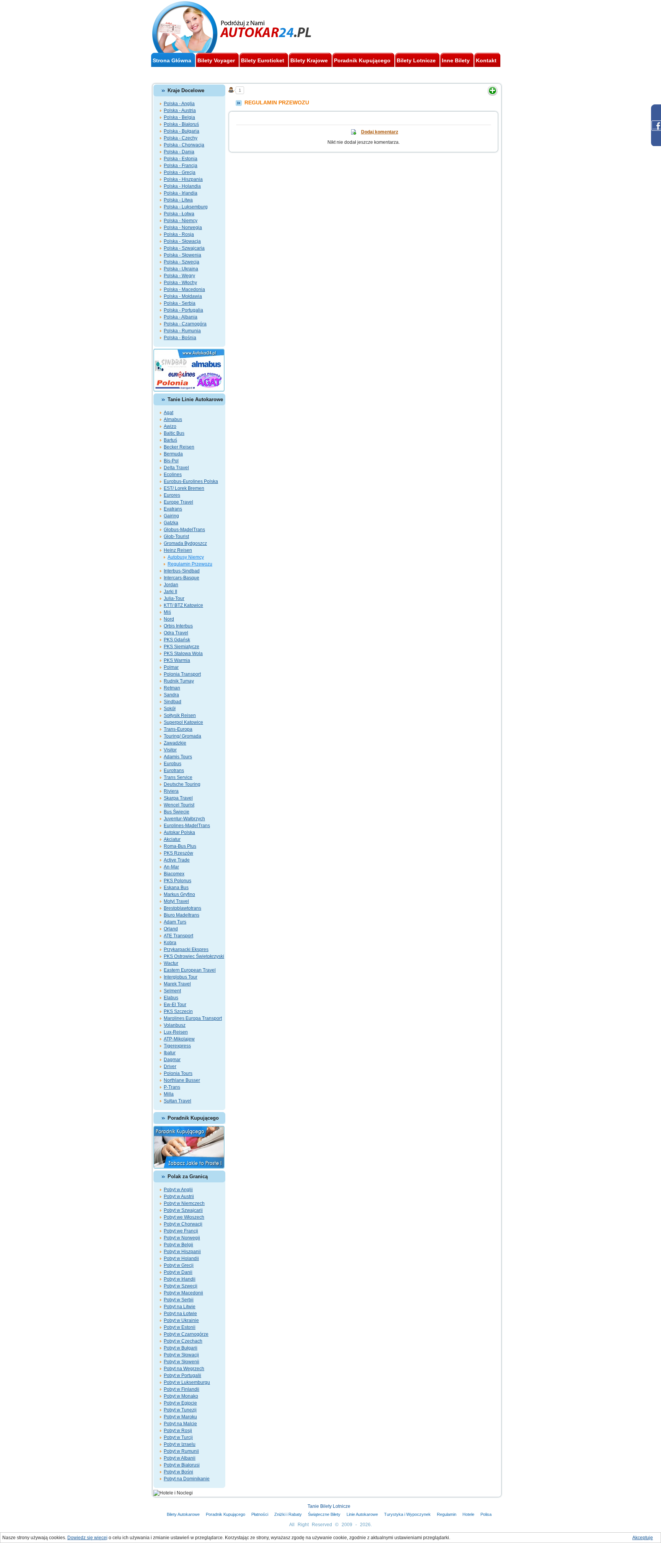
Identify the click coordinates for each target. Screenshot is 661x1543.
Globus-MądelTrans (184, 529)
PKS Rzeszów (178, 853)
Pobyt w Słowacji (181, 1355)
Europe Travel (178, 502)
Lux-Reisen (176, 1032)
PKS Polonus (177, 880)
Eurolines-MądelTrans (187, 825)
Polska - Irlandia (180, 193)
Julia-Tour (174, 598)
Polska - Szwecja (181, 262)
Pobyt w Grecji (179, 1265)
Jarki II (170, 591)
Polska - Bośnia (180, 337)
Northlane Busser (182, 1080)
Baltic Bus (174, 433)
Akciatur (172, 839)
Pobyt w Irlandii (179, 1279)
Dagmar (172, 1059)
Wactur (171, 963)
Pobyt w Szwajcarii (183, 1210)
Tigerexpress (177, 1046)
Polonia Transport (182, 674)
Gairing (171, 516)
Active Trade (177, 860)
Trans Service (178, 777)
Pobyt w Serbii (179, 1299)
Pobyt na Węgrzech (184, 1368)
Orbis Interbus (178, 626)
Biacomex (174, 873)
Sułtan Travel (177, 1101)
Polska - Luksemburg (186, 207)
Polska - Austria (180, 110)
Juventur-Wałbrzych (184, 818)
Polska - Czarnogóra (185, 324)
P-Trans (172, 1087)
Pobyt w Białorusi (182, 1465)
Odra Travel (176, 633)
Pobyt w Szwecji (180, 1286)
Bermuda (173, 454)
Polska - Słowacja (182, 241)
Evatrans (173, 509)
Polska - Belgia (179, 117)
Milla (169, 1094)
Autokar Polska (179, 832)
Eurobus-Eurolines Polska (191, 481)
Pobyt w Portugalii (182, 1375)
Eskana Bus (176, 887)
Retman (172, 688)
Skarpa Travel (178, 798)
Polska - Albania (180, 317)
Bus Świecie (176, 812)
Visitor (170, 750)
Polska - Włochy (180, 282)
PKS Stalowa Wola (183, 653)
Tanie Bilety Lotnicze (329, 1506)
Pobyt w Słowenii (181, 1361)
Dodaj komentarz (379, 132)
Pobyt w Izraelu (179, 1444)
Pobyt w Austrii (179, 1196)
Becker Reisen (179, 447)
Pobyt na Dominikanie (187, 1478)
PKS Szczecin (178, 1011)
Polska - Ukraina (181, 269)
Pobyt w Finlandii (181, 1389)
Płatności (259, 1514)
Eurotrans (174, 770)
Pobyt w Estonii (179, 1327)
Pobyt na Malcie (180, 1423)
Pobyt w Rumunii (181, 1451)
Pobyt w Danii (178, 1272)
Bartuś (170, 440)
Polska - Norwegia (183, 227)
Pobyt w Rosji (178, 1430)
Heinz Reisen (178, 550)
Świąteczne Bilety (324, 1514)
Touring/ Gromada (182, 736)
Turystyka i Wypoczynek (407, 1514)
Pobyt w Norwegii (182, 1238)
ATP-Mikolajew (179, 1039)
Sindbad (172, 701)
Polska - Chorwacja (184, 145)
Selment (172, 990)
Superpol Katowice (183, 722)
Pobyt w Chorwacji (183, 1224)
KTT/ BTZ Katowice (183, 605)
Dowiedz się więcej (87, 1537)
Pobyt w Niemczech (184, 1203)
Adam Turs (175, 922)
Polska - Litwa (178, 200)
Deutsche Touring (182, 784)
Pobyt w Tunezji (180, 1410)
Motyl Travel (176, 901)
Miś (167, 612)
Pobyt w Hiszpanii (182, 1251)
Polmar (171, 667)
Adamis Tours (178, 756)
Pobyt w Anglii (178, 1189)
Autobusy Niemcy (186, 557)
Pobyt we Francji (181, 1231)
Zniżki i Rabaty (288, 1514)
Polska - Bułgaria (181, 131)
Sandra (171, 695)
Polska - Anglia (179, 103)
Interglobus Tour (180, 977)
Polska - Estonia (180, 158)
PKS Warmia (177, 660)
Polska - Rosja (179, 234)
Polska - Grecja (179, 172)
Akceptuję (642, 1537)
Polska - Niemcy (180, 220)
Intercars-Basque (181, 577)
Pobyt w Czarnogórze (186, 1334)
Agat (168, 412)
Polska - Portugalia (183, 310)
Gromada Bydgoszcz (185, 543)
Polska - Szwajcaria (184, 248)
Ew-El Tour (175, 1004)
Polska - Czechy (180, 138)
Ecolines (173, 474)
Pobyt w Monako (181, 1396)
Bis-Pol (171, 460)
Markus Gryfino (179, 894)
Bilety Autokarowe (183, 1514)
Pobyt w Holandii (181, 1258)
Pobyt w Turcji (178, 1437)
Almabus (173, 419)
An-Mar (171, 867)
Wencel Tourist (179, 805)
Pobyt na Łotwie (180, 1313)
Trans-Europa (178, 729)
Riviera (171, 791)
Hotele (468, 1514)
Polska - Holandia (182, 186)
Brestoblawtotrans (182, 908)
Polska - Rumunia (182, 330)
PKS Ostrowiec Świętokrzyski (194, 956)
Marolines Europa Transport (193, 1018)
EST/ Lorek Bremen (184, 488)
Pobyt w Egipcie (180, 1403)
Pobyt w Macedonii (183, 1293)
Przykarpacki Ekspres (186, 949)
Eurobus (172, 763)
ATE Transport (178, 935)
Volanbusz (175, 1025)
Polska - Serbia (179, 303)
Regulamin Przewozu (190, 564)
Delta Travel (176, 467)
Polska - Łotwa (179, 213)
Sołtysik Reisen (180, 715)
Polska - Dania (179, 151)
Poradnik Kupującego (225, 1514)
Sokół (170, 708)
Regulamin (446, 1514)
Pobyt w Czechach (183, 1341)
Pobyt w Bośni (178, 1472)
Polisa (486, 1514)
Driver (170, 1066)
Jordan (171, 584)
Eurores (172, 495)
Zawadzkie (175, 743)
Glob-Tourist (176, 536)
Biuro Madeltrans (181, 915)
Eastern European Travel (190, 970)
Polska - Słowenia (182, 255)
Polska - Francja (180, 165)
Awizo (170, 426)
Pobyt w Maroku (180, 1416)
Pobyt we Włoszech (184, 1217)
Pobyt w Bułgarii (180, 1348)
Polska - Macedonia (184, 289)
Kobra (170, 942)
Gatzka (171, 522)
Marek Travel (177, 984)
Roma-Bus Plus (180, 846)
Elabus (171, 997)
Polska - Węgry (179, 275)
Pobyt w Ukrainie (181, 1320)
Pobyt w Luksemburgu (187, 1382)
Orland (171, 929)
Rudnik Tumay (179, 681)
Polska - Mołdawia (183, 296)
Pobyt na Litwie (179, 1306)
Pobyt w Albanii (179, 1458)
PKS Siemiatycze (181, 646)
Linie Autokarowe (362, 1514)
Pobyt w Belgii (178, 1244)
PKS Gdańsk (177, 639)
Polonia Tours (178, 1073)
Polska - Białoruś (181, 124)
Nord (169, 619)
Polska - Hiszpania (183, 179)
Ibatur (170, 1052)
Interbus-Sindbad (182, 571)
